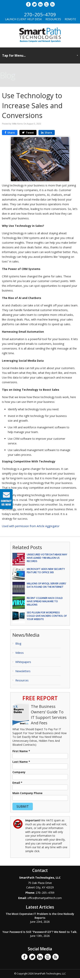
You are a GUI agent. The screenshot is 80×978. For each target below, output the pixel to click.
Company (18, 772)
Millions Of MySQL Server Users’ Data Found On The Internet (46, 585)
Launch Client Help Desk (23, 19)
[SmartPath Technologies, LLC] (40, 43)
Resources (53, 19)
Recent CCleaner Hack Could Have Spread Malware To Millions (45, 601)
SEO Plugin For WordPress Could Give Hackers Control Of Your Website (47, 616)
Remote (70, 19)
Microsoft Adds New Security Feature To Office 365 (46, 570)
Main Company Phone (27, 793)
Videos (19, 653)
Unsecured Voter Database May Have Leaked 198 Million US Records (47, 558)
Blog (18, 643)
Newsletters (22, 671)
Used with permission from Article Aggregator (30, 526)
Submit (23, 806)
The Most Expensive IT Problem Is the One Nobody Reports (40, 916)
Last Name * (21, 762)
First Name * (21, 751)
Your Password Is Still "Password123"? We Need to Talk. (40, 932)
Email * (17, 783)
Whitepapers (23, 662)
